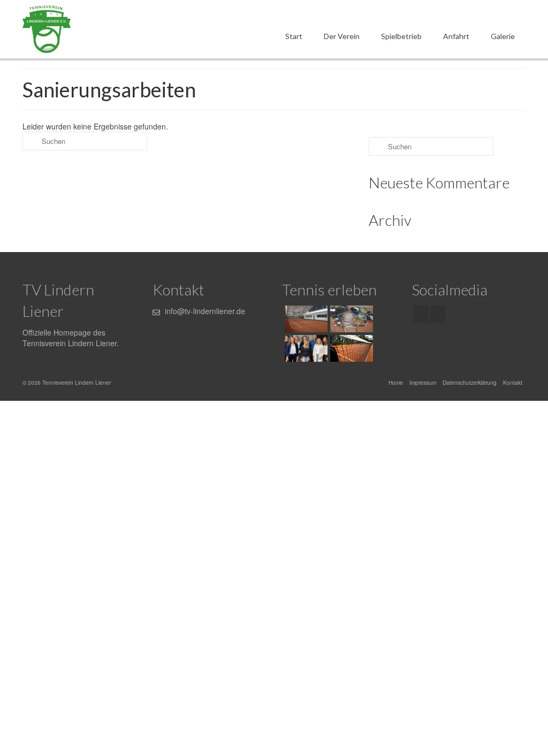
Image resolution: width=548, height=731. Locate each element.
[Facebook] (421, 314)
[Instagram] (437, 314)
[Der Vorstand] (305, 348)
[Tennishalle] (305, 319)
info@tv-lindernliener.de (204, 311)
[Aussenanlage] (350, 348)
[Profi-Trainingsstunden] (350, 319)
